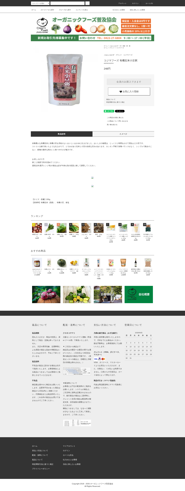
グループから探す (65, 10)
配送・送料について (40, 455)
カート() (149, 3)
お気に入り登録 (130, 91)
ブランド (112, 48)
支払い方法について (40, 451)
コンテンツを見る (82, 10)
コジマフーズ (120, 48)
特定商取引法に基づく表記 (115, 102)
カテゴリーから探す (47, 10)
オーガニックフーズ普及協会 (101, 484)
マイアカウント (69, 446)
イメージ (123, 134)
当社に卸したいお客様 (137, 10)
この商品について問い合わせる (117, 121)
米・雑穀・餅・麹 (125, 46)
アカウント (122, 3)
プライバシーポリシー (41, 469)
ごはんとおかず (113, 46)
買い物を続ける (112, 124)
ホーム (33, 10)
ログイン (135, 3)
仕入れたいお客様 (118, 10)
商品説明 (62, 134)
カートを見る (68, 455)
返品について (110, 99)
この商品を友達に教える (115, 117)
